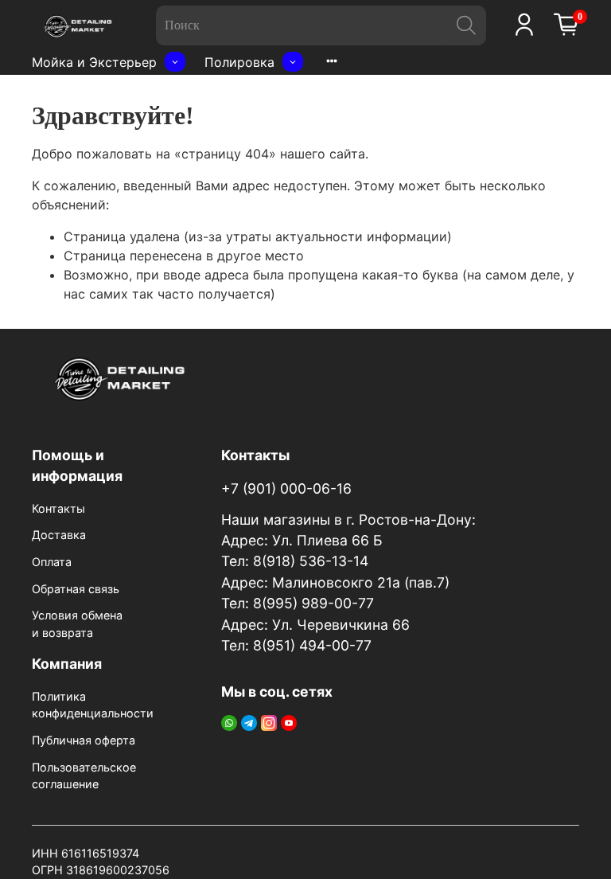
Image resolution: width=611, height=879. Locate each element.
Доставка (59, 534)
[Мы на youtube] (289, 722)
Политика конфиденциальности (93, 705)
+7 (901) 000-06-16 (286, 488)
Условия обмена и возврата (77, 623)
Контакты (58, 508)
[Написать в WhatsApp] (229, 722)
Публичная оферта (83, 740)
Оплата (52, 561)
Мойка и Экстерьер (94, 62)
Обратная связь (75, 589)
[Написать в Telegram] (249, 722)
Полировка (239, 62)
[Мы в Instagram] (269, 722)
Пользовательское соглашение (84, 775)
